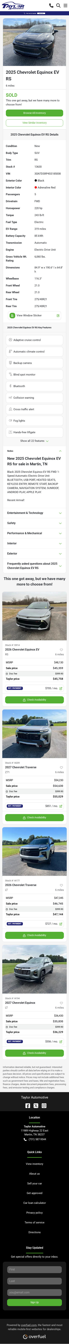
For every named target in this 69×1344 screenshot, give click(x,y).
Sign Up (34, 1302)
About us (34, 1173)
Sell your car (34, 1183)
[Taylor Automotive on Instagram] (43, 1105)
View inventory (34, 1164)
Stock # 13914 (12, 645)
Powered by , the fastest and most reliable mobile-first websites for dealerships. (34, 1327)
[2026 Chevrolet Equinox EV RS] (34, 616)
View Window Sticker (29, 315)
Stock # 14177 (12, 880)
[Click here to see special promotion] (34, 13)
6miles (59, 654)
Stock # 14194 (12, 998)
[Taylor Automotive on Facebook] (26, 1105)
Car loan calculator (34, 1203)
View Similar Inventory (34, 122)
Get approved (34, 1193)
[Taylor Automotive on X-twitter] (34, 1105)
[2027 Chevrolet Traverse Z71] (34, 733)
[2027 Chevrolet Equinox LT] (34, 969)
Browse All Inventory (34, 113)
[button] (51, 5)
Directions (34, 1232)
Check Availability (36, 699)
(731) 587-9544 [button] (37, 1139)
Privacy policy (34, 1212)
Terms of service (34, 1222)
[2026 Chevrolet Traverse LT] (34, 851)
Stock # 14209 (12, 763)
